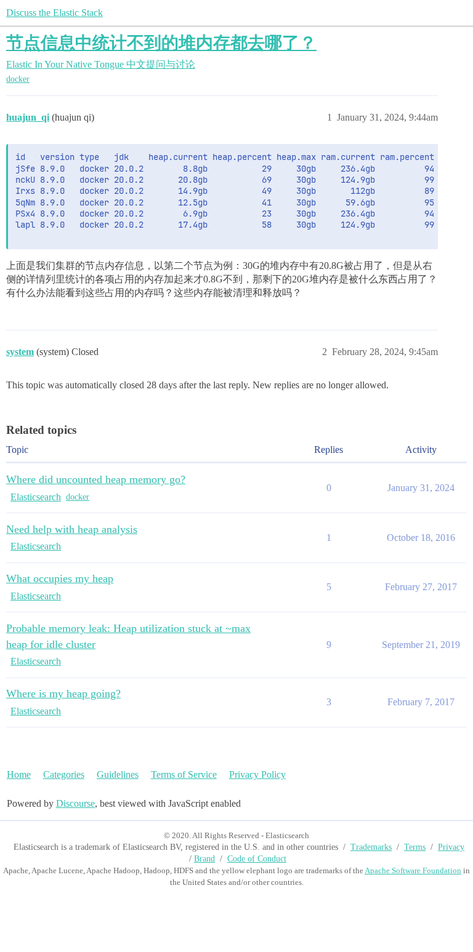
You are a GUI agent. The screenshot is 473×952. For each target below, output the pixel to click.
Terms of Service (184, 774)
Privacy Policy (257, 774)
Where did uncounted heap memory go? (95, 479)
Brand (204, 858)
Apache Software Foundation (413, 870)
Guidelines (118, 774)
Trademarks (371, 847)
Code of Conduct (256, 858)
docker (18, 79)
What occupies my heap (59, 578)
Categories (63, 774)
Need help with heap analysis (71, 529)
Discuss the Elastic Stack (54, 12)
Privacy (451, 847)
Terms (415, 847)
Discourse (75, 803)
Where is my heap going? (63, 693)
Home (19, 774)
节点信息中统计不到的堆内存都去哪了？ (161, 42)
